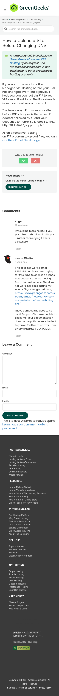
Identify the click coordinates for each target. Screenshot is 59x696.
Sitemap (11, 687)
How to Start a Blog (18, 496)
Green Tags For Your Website (23, 502)
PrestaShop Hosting (18, 586)
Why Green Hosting (18, 518)
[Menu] (5, 10)
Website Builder (16, 474)
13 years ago (21, 224)
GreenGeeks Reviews (19, 530)
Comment (8, 353)
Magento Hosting (17, 583)
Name (5, 387)
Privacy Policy (44, 687)
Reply (18, 248)
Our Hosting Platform (19, 515)
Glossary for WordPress (20, 555)
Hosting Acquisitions (19, 605)
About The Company (19, 533)
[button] (4, 8)
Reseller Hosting (17, 465)
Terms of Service (26, 687)
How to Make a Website (20, 487)
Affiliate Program (17, 602)
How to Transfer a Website (22, 490)
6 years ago (21, 261)
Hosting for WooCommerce (22, 462)
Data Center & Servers (20, 524)
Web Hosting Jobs (18, 608)
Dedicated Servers (18, 471)
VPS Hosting (15, 468)
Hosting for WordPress (20, 459)
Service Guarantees (18, 527)
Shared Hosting (16, 456)
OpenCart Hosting (18, 589)
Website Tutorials (17, 549)
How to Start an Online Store (23, 499)
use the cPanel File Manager (21, 140)
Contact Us (19, 642)
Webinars (13, 552)
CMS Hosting (15, 580)
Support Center (16, 546)
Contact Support (18, 186)
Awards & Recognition (20, 521)
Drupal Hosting (16, 571)
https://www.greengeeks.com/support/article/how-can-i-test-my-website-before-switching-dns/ (35, 298)
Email (5, 401)
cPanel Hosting (16, 577)
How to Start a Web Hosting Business (27, 493)
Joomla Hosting (16, 574)
